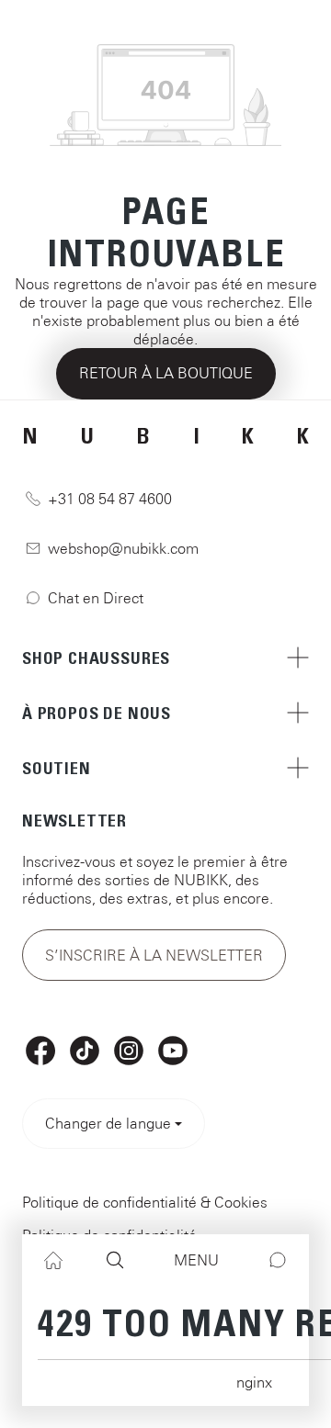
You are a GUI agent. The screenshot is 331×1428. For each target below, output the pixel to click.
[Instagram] (128, 1050)
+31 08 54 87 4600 (110, 498)
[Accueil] (53, 1260)
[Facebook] (40, 1050)
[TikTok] (84, 1050)
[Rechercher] (115, 1260)
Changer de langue (108, 1123)
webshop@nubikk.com (123, 548)
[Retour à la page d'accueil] (165, 27)
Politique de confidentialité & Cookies (145, 1202)
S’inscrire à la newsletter (154, 955)
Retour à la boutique (166, 373)
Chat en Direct (95, 598)
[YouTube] (172, 1050)
